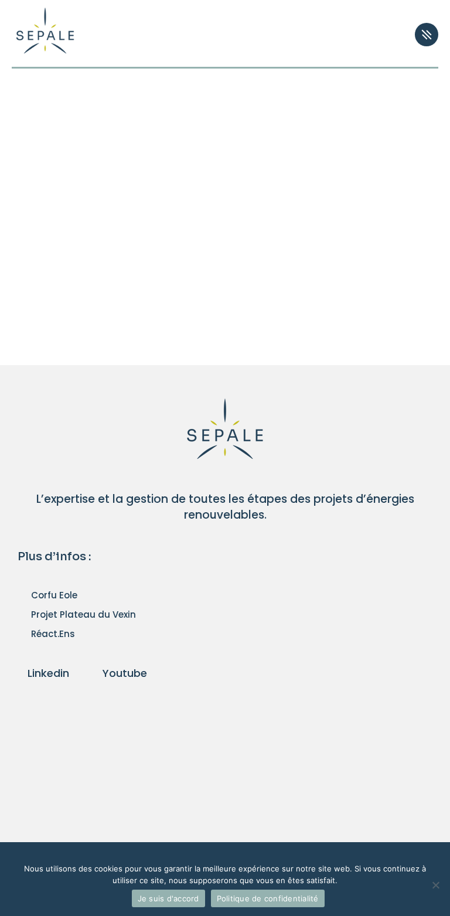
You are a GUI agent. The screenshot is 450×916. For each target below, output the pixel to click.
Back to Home (218, 294)
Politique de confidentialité (268, 898)
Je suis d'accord (168, 898)
